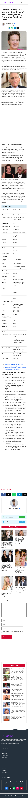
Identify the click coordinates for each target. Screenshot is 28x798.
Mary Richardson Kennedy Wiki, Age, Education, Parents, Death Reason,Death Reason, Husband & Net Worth (6, 565)
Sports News (4, 757)
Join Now (22, 517)
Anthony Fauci (6, 489)
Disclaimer (3, 770)
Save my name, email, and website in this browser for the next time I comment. (13, 632)
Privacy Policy (4, 772)
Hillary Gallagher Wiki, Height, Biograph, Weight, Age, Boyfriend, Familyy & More (17, 677)
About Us (3, 766)
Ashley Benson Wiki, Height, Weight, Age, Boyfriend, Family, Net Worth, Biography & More (18, 697)
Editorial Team (10, 23)
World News (4, 753)
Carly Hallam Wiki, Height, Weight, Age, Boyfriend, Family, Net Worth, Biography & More (18, 691)
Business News (4, 755)
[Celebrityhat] (7, 2)
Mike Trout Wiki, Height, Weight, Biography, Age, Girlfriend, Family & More (16, 684)
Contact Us (3, 768)
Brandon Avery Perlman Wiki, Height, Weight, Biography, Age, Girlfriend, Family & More (17, 670)
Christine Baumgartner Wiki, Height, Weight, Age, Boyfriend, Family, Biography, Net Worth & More (18, 710)
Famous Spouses (7, 7)
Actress (3, 751)
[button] (22, 2)
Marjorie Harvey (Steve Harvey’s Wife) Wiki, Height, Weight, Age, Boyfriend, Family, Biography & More (20, 539)
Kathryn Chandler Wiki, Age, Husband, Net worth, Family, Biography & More (20, 589)
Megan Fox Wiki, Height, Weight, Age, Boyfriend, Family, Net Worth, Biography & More (18, 703)
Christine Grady (14, 489)
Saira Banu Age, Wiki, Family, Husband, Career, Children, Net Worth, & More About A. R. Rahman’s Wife (20, 570)
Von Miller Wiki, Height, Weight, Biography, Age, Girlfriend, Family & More (18, 717)
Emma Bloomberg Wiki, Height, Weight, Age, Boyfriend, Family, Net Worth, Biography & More (7, 544)
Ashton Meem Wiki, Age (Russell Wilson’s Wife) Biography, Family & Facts (7, 592)
